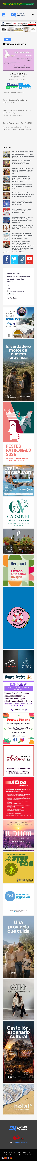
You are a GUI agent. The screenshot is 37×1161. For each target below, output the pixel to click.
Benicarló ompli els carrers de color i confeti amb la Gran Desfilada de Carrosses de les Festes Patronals (22, 179)
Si (9, 286)
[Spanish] (11, 1158)
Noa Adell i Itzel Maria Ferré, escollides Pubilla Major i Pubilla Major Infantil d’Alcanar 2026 (23, 194)
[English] (3, 1158)
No (10, 288)
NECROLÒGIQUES (16, 79)
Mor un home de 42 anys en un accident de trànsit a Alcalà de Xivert (22, 186)
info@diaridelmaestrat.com (20, 1142)
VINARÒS (25, 79)
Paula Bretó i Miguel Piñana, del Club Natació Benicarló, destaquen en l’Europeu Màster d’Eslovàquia (22, 219)
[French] (8, 1158)
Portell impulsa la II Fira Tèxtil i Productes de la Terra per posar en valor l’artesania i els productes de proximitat (22, 236)
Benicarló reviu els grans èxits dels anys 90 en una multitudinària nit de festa (22, 162)
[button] (3, 14)
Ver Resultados (12, 298)
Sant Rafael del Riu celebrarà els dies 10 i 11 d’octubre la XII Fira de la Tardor (23, 227)
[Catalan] (5, 1158)
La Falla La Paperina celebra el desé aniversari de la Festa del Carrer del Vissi (22, 202)
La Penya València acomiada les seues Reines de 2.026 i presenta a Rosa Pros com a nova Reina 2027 (23, 171)
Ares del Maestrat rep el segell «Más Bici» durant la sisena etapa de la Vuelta (22, 210)
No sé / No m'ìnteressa (16, 291)
